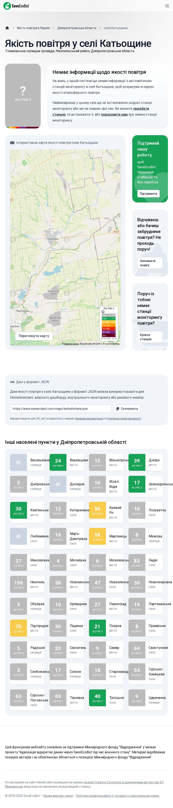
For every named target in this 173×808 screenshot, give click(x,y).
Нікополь (37, 582)
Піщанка (76, 626)
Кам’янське (39, 510)
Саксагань (78, 648)
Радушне (37, 648)
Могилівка (78, 560)
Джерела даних (71, 344)
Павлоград (117, 604)
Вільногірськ (119, 460)
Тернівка (77, 698)
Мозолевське (120, 560)
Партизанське (160, 604)
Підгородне (39, 626)
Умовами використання (89, 418)
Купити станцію (146, 337)
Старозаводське (122, 672)
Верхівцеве (79, 460)
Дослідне (77, 484)
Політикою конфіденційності (124, 418)
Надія (153, 560)
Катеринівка (79, 510)
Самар (114, 648)
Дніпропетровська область (76, 28)
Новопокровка (160, 582)
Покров (115, 626)
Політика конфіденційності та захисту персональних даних (117, 795)
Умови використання (58, 795)
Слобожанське (42, 672)
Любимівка (39, 536)
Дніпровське (40, 484)
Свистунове (158, 648)
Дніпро (154, 460)
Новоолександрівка (125, 582)
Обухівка (37, 604)
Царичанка (157, 698)
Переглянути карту (34, 336)
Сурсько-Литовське (39, 697)
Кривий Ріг (115, 510)
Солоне (75, 672)
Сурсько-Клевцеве (157, 671)
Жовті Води (114, 484)
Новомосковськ (83, 582)
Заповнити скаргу (147, 263)
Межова (155, 536)
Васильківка (40, 460)
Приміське (157, 626)
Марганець (118, 536)
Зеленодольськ (161, 484)
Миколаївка (39, 560)
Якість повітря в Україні (33, 28)
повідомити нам (114, 114)
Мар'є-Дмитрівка (78, 536)
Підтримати (148, 193)
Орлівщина (78, 604)
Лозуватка (157, 510)
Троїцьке (116, 698)
